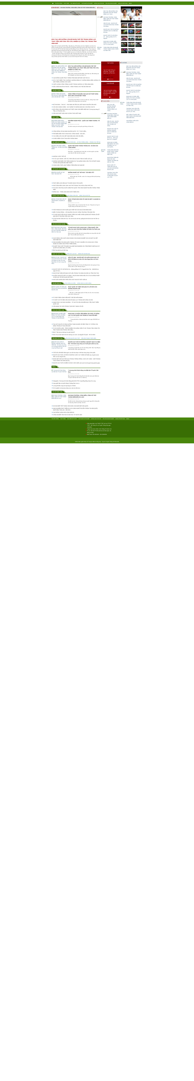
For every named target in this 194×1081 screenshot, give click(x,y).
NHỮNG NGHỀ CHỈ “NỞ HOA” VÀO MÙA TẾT (81, 180)
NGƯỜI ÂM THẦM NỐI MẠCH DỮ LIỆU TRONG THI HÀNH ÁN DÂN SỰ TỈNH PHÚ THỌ (76, 281)
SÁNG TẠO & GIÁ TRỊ (84, 203)
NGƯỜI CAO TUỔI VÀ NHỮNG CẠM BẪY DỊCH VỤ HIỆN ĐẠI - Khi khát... (111, 39)
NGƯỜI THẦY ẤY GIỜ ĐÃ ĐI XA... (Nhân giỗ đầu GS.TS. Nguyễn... (110, 45)
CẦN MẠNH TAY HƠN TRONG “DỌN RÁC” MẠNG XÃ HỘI (68, 314)
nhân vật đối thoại (58, 262)
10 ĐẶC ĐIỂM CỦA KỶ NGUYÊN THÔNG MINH (65, 146)
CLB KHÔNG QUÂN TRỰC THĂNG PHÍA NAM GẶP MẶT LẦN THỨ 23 (71, 86)
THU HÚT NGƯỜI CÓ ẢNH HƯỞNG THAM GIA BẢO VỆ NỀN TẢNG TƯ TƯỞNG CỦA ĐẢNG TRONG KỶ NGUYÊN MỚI (75, 333)
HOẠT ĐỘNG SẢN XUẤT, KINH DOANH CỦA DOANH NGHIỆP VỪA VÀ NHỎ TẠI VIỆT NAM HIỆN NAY (75, 247)
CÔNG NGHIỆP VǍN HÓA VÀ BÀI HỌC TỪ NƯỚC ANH (67, 423)
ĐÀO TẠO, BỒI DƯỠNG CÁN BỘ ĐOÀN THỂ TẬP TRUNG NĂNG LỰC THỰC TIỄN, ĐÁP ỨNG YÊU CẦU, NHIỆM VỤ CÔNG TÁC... (83, 76)
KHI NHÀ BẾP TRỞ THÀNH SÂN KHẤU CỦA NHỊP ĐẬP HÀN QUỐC (70, 414)
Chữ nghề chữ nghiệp (58, 177)
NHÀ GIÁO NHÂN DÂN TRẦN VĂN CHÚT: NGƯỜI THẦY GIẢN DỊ (70, 287)
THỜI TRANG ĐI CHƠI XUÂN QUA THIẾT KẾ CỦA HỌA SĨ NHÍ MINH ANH (72, 218)
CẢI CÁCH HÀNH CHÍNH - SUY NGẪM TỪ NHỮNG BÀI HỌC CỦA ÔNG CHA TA (74, 115)
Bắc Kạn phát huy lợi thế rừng (60, 258)
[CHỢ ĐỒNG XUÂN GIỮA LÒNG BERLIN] (123, 129)
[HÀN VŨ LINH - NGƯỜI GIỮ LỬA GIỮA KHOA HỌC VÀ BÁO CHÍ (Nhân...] (100, 32)
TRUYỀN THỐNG (58, 11)
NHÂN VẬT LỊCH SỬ (72, 262)
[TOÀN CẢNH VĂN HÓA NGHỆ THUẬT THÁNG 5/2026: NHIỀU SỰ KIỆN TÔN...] (100, 56)
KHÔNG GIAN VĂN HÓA (99, 11)
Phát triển (55, 125)
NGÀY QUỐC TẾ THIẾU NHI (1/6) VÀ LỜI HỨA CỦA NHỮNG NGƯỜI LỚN (112, 186)
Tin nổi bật (124, 70)
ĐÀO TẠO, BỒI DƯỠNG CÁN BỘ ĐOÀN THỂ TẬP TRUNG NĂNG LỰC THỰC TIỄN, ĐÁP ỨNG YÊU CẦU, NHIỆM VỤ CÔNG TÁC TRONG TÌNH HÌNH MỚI (74, 49)
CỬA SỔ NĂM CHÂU (57, 400)
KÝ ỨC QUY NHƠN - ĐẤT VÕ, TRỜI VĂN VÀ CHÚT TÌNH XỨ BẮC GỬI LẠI (72, 167)
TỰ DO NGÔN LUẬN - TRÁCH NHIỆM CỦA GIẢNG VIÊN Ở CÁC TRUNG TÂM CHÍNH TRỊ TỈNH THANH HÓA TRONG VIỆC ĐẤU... (76, 337)
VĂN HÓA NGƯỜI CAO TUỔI (73, 346)
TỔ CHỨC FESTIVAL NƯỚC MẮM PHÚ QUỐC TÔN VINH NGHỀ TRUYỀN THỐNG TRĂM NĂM (76, 196)
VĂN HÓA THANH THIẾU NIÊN (88, 346)
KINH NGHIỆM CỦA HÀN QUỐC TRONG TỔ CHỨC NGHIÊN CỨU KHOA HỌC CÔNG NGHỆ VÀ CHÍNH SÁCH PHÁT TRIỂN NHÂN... (75, 251)
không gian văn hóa (58, 203)
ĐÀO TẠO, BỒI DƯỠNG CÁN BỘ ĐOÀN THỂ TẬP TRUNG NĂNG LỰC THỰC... (110, 21)
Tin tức (54, 70)
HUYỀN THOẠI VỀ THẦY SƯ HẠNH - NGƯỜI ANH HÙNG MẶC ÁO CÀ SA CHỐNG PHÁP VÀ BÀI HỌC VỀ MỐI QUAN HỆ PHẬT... (76, 284)
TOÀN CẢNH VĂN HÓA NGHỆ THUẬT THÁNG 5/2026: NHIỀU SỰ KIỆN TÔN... (111, 57)
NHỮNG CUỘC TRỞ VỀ (59, 164)
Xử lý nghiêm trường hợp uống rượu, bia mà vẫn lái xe (66, 396)
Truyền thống (56, 98)
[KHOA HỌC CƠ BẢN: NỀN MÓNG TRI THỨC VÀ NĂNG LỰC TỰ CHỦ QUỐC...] (100, 50)
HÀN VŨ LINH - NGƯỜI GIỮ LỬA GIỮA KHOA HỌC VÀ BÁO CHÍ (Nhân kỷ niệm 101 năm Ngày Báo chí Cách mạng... (83, 267)
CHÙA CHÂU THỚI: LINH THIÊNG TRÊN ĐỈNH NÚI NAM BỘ (68, 173)
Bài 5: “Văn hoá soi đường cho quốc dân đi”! (64, 340)
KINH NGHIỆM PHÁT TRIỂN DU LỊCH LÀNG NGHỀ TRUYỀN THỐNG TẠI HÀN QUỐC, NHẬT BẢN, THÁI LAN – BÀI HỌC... (75, 417)
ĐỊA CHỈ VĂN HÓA (71, 150)
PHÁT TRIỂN (66, 11)
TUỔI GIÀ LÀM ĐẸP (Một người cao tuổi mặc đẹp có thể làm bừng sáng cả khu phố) (74, 360)
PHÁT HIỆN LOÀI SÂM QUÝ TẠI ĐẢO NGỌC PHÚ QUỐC (68, 191)
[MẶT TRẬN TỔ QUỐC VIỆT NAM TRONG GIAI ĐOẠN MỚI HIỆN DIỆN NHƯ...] (123, 123)
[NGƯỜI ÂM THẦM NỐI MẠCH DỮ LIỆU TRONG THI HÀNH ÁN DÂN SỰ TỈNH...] (103, 177)
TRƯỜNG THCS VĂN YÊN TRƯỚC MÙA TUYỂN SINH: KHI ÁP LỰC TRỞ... (112, 194)
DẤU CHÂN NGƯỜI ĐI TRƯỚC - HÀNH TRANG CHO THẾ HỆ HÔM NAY (72, 94)
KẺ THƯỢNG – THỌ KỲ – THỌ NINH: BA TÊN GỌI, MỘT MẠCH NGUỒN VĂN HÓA (74, 112)
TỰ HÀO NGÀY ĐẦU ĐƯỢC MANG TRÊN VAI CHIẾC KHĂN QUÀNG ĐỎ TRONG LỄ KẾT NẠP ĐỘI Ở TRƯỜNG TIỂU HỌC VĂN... (76, 223)
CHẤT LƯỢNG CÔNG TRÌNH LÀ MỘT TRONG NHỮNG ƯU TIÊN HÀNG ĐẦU (73, 92)
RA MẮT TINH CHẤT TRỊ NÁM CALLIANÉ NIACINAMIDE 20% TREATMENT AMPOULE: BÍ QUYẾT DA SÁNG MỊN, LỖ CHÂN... (76, 255)
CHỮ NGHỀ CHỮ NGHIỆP (87, 11)
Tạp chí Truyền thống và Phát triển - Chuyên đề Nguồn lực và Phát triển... (109, 84)
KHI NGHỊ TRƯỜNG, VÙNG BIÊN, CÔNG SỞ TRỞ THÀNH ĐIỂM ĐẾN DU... (110, 27)
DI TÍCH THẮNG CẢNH (82, 150)
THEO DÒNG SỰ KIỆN (70, 291)
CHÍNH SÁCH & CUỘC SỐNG (84, 291)
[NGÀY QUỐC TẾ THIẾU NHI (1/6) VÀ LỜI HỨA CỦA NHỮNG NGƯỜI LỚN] (103, 185)
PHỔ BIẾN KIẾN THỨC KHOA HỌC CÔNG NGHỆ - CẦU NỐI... (69, 141)
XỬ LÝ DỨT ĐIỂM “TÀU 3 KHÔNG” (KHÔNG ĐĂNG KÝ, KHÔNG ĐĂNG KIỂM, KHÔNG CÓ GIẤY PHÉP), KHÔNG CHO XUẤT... (76, 89)
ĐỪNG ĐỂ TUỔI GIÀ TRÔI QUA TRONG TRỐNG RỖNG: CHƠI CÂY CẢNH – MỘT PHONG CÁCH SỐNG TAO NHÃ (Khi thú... (76, 367)
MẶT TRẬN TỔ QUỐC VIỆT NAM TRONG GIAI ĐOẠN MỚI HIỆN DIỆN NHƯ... (133, 124)
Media (54, 375)
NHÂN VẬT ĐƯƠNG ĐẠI (84, 262)
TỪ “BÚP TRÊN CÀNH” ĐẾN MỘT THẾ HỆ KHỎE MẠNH (67, 305)
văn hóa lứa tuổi (57, 346)
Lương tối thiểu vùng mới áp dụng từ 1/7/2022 (64, 393)
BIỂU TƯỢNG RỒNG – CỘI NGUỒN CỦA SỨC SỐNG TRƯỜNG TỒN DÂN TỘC (74, 220)
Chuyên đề (110, 96)
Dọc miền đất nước (58, 150)
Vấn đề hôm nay (56, 291)
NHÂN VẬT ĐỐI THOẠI (122, 11)
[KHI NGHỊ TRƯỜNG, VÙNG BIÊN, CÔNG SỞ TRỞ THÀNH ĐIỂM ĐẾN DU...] (100, 26)
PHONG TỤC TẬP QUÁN (96, 150)
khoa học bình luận (58, 318)
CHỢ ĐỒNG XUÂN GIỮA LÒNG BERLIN (63, 420)
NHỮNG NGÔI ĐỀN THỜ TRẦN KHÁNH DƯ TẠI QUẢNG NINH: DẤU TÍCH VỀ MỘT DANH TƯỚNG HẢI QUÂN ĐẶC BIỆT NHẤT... (76, 170)
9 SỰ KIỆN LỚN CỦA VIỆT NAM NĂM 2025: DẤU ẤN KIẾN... (68, 144)
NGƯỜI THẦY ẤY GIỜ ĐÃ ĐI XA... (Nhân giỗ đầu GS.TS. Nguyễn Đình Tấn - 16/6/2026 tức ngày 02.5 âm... (76, 278)
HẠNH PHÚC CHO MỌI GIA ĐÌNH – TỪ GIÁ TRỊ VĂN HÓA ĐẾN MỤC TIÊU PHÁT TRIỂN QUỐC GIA (76, 311)
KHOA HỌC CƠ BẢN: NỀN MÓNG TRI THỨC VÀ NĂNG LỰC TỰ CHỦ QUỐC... (110, 51)
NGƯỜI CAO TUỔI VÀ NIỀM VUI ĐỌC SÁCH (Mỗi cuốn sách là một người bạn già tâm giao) (76, 371)
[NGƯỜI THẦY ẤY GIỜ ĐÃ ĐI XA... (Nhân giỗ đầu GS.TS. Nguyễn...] (100, 44)
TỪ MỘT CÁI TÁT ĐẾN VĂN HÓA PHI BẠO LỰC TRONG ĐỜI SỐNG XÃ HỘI (73, 308)
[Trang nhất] (53, 11)
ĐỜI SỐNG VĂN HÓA (72, 203)
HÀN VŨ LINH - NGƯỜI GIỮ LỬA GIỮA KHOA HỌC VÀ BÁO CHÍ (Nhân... (111, 33)
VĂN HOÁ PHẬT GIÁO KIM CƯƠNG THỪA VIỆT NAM (67, 121)
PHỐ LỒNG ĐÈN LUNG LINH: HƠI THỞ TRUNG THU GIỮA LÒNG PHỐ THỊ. (73, 193)
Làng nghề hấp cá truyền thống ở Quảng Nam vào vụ (66, 391)
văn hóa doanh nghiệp (59, 232)
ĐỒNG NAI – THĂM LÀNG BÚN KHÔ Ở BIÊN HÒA (66, 200)
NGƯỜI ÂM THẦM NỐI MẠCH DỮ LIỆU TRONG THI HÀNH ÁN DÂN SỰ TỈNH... (112, 179)
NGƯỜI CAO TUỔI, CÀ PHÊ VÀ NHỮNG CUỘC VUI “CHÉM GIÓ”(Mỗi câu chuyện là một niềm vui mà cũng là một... (76, 363)
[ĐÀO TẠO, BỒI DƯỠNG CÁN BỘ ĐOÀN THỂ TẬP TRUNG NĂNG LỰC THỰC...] (100, 20)
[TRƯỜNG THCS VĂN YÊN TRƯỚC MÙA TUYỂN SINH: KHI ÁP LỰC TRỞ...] (103, 192)
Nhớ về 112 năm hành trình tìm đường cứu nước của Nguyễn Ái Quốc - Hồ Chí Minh (74, 342)
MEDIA (130, 11)
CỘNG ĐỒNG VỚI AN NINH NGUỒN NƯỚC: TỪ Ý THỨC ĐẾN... (70, 139)
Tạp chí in (110, 71)
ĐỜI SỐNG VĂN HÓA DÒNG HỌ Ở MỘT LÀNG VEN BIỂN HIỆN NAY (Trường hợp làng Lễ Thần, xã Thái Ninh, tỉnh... (76, 118)
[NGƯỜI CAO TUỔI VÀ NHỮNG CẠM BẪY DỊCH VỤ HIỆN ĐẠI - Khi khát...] (100, 38)
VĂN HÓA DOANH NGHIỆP (111, 11)
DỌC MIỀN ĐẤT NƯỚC (75, 11)
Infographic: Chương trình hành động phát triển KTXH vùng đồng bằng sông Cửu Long (74, 389)
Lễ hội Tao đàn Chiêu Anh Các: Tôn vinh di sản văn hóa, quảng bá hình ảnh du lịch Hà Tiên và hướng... (76, 227)
